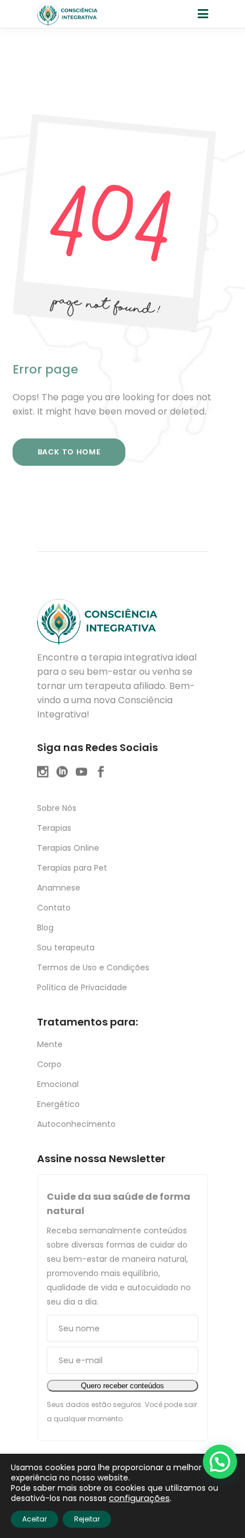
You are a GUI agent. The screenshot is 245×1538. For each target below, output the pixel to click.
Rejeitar (87, 1519)
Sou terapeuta (66, 947)
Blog (45, 927)
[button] (220, 1462)
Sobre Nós (56, 808)
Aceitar (34, 1519)
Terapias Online (68, 848)
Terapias (54, 828)
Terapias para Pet (72, 867)
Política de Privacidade (82, 987)
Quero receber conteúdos (122, 1385)
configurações (139, 1498)
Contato (54, 907)
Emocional (58, 1084)
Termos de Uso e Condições (93, 967)
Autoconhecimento (76, 1124)
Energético (58, 1104)
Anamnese (58, 887)
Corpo (49, 1064)
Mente (50, 1044)
